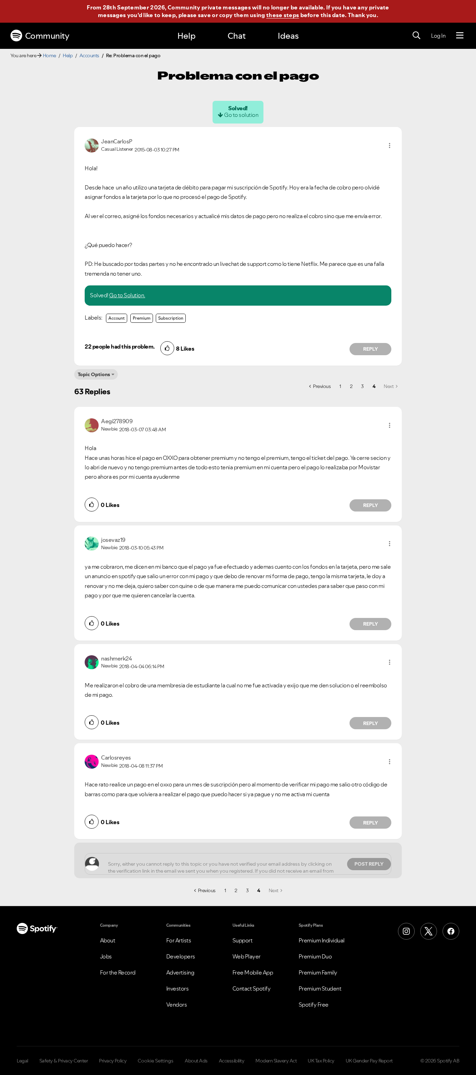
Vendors (176, 1004)
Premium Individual (322, 940)
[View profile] (92, 145)
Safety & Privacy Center (63, 1061)
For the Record (118, 972)
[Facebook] (451, 931)
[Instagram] (406, 931)
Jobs (106, 956)
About (107, 940)
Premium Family (318, 972)
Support (242, 940)
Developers (180, 956)
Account (116, 318)
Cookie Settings (156, 1061)
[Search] (416, 35)
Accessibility (232, 1061)
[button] (389, 145)
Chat (237, 36)
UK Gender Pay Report (369, 1061)
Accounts (89, 55)
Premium (142, 318)
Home (49, 55)
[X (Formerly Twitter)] (428, 931)
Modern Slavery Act (276, 1061)
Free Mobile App (252, 972)
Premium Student (320, 988)
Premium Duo (315, 956)
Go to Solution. (127, 295)
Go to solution (241, 115)
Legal (22, 1061)
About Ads (196, 1061)
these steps (282, 15)
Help (186, 36)
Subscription (170, 318)
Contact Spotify (251, 988)
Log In (438, 35)
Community (47, 36)
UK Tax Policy (321, 1061)
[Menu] (460, 35)
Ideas (288, 36)
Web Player (246, 956)
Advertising (180, 972)
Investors (177, 988)
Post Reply (369, 863)
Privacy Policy (112, 1061)
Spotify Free (314, 1004)
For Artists (178, 940)
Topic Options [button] (94, 374)
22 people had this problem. (120, 346)
